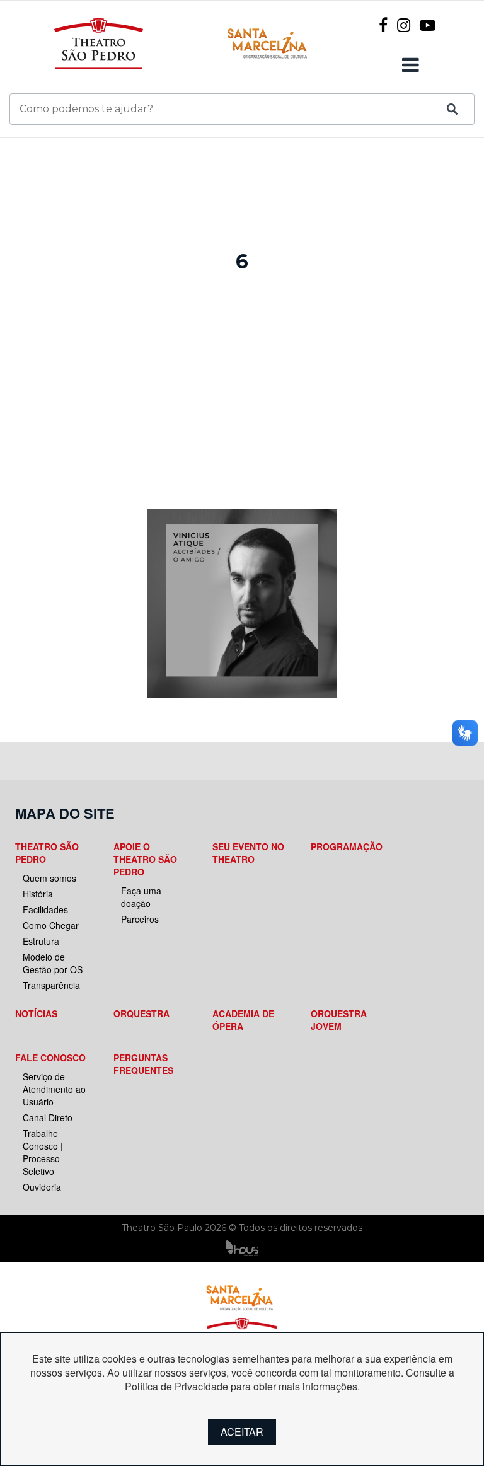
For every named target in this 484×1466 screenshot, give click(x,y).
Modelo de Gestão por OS (53, 963)
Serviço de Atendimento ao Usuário (54, 1089)
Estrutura (41, 941)
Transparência (51, 985)
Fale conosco (50, 1057)
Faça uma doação (141, 896)
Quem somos (49, 878)
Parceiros (140, 919)
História (38, 893)
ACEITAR (242, 1431)
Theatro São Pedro (47, 852)
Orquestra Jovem (339, 1019)
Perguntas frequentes (143, 1063)
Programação (347, 846)
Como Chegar (51, 925)
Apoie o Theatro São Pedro (145, 859)
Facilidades (45, 909)
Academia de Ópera (243, 1019)
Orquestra (141, 1013)
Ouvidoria (42, 1186)
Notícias (36, 1013)
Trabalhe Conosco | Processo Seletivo (43, 1152)
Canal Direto (47, 1117)
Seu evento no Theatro (248, 852)
